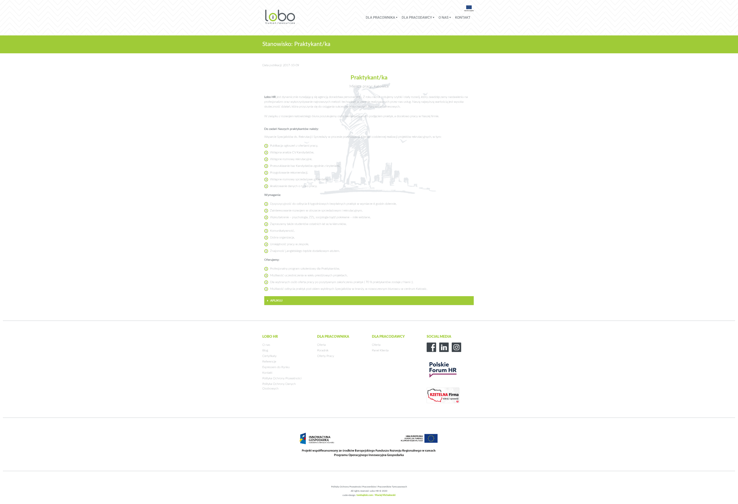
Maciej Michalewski (385, 495)
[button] (369, 300)
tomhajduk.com (365, 495)
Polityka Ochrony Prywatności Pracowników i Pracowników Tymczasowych (369, 487)
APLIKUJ (276, 300)
